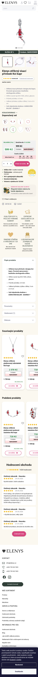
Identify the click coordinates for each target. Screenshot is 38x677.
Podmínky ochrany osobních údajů (13, 620)
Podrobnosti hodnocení (26, 78)
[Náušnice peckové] (13, 121)
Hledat (33, 8)
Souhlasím (19, 672)
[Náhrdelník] (20, 121)
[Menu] (35, 2)
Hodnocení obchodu (19, 464)
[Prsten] (5, 121)
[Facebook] (4, 577)
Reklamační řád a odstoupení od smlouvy (15, 639)
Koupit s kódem (19, 153)
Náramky (5, 599)
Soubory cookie (15, 660)
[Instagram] (9, 577)
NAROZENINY (28, 149)
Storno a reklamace (8, 611)
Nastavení (19, 665)
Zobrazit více (19, 534)
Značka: (6, 82)
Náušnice (5, 602)
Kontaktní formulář (12, 584)
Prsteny (4, 595)
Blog (3, 633)
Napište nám (6, 642)
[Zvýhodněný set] (28, 129)
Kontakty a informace (9, 646)
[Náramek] (28, 121)
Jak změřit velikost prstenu (11, 636)
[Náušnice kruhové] (5, 129)
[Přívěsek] (13, 129)
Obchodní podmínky (8, 617)
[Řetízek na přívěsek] (20, 129)
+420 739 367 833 (12, 567)
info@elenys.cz (11, 563)
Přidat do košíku (20, 164)
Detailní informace (8, 112)
